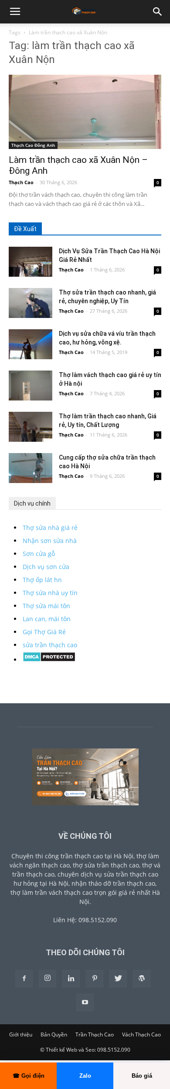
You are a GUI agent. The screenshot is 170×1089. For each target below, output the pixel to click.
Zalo (85, 1075)
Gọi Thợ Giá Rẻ (44, 632)
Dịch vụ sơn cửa (46, 567)
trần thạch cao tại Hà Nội (97, 856)
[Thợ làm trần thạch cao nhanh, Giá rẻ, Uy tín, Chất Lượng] (30, 427)
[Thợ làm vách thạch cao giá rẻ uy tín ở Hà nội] (30, 386)
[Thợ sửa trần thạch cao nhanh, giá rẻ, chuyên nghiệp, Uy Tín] (30, 303)
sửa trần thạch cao (50, 645)
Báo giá (142, 1075)
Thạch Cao (21, 182)
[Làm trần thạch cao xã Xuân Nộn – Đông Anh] (85, 112)
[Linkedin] (71, 978)
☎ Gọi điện (28, 1075)
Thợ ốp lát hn (42, 580)
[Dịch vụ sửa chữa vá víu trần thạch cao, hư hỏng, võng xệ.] (30, 344)
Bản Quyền (54, 1034)
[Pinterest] (94, 978)
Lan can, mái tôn (47, 619)
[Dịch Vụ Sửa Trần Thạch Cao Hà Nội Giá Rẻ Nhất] (30, 262)
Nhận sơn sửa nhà (50, 540)
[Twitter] (118, 978)
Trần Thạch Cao (94, 1034)
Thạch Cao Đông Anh (33, 145)
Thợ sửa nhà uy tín (50, 593)
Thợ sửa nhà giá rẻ (50, 527)
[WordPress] (141, 978)
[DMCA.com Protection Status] (49, 659)
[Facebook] (24, 978)
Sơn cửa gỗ (39, 553)
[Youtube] (85, 1002)
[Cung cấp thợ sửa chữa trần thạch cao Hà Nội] (30, 468)
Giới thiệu (20, 1034)
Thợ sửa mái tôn (46, 606)
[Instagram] (47, 978)
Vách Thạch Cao (141, 1034)
